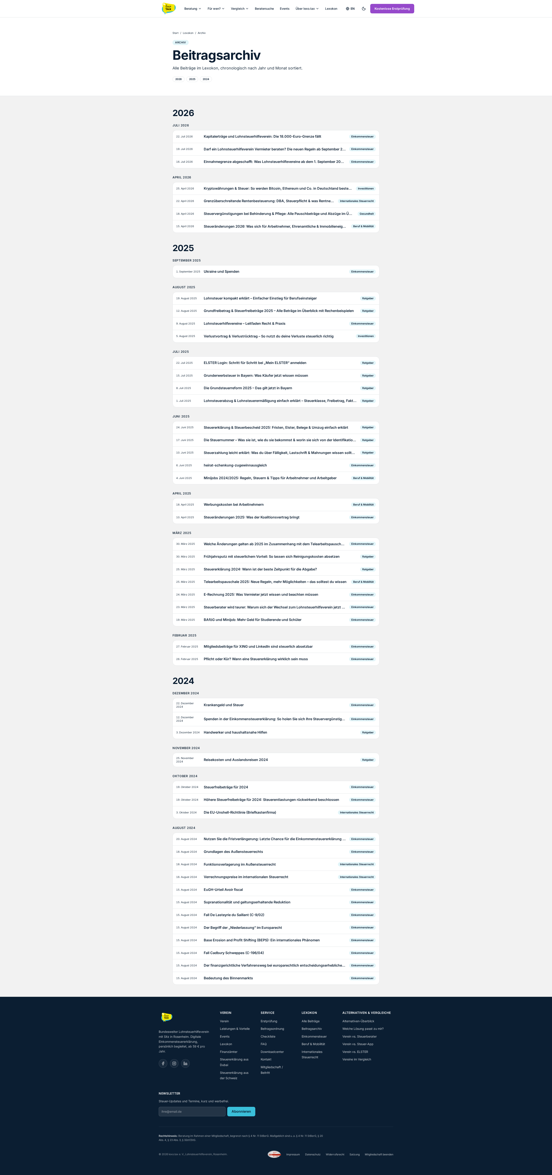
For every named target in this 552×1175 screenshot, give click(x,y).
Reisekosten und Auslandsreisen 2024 (236, 760)
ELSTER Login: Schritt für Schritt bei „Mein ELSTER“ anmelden (255, 363)
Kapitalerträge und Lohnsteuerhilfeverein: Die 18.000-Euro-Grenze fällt (262, 136)
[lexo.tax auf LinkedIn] (185, 1063)
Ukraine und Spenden (221, 271)
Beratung (190, 8)
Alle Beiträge (311, 1021)
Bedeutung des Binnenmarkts (228, 978)
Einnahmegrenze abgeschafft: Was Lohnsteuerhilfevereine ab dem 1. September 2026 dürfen (275, 161)
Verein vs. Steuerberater (359, 1036)
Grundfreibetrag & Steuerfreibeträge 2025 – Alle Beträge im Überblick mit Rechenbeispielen (279, 311)
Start (175, 33)
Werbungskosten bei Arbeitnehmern (234, 504)
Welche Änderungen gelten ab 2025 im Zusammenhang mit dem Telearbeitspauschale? (275, 544)
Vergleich (238, 8)
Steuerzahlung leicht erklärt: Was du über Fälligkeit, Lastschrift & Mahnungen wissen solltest (280, 452)
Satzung (355, 1154)
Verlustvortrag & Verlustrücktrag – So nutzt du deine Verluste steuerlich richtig (269, 336)
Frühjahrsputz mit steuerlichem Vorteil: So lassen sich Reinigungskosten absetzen (272, 556)
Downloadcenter (272, 1052)
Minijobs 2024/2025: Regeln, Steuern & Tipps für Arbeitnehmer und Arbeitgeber (270, 478)
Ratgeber (368, 298)
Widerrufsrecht (335, 1154)
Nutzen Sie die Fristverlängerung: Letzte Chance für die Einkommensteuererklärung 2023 (275, 839)
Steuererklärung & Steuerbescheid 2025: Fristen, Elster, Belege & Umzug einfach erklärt (276, 427)
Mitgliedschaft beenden (379, 1154)
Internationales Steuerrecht (357, 201)
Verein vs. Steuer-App (357, 1044)
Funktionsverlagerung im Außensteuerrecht (240, 864)
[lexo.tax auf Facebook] (163, 1063)
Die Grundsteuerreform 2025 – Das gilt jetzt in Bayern (248, 388)
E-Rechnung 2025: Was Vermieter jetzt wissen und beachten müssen (261, 594)
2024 (206, 79)
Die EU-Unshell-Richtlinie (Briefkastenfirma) (240, 812)
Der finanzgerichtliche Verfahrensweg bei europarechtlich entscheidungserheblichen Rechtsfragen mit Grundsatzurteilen (275, 965)
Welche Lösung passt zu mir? (363, 1028)
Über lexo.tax (305, 8)
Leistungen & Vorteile (235, 1028)
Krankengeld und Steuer (224, 705)
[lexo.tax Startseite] (168, 8)
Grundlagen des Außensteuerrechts (233, 851)
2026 (178, 79)
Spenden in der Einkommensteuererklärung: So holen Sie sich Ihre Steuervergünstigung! (275, 719)
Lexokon (331, 8)
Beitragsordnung (272, 1028)
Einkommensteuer (362, 136)
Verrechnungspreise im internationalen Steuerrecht (246, 877)
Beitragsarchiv (312, 1028)
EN (353, 8)
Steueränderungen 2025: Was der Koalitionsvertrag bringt (252, 517)
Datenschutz (313, 1154)
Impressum (293, 1154)
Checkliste (268, 1036)
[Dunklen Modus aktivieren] (364, 8)
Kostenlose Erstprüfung (392, 8)
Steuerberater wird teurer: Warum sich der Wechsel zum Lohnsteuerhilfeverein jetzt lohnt (275, 607)
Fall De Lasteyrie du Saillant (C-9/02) (234, 915)
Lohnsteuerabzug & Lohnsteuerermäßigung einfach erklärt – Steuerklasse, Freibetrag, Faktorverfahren (280, 400)
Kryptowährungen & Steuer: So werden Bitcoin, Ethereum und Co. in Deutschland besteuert (278, 188)
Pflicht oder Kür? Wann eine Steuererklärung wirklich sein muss (256, 659)
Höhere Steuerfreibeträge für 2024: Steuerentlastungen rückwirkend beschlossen (271, 799)
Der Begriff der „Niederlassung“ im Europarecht (243, 927)
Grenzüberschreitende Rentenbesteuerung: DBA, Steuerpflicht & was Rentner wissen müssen (269, 201)
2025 (192, 79)
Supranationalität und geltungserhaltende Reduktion (247, 902)
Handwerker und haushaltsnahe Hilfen (235, 732)
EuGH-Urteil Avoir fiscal (223, 889)
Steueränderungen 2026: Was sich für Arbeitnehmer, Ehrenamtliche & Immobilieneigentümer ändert (276, 226)
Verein (224, 1021)
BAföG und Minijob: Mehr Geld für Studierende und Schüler (252, 619)
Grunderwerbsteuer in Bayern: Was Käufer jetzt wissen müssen (256, 375)
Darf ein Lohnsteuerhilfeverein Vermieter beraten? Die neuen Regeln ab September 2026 (275, 149)
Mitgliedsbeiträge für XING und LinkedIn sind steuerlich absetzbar (258, 646)
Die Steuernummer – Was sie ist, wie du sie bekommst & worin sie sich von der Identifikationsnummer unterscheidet (280, 440)
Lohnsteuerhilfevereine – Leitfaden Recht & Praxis (244, 323)
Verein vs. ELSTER (355, 1052)
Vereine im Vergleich (356, 1059)
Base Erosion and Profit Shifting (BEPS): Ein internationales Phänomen (262, 940)
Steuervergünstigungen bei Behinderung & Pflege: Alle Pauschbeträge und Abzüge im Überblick (279, 213)
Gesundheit (367, 213)
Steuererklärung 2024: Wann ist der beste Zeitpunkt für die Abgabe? (260, 569)
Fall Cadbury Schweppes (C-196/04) (234, 953)
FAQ (264, 1044)
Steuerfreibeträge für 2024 (226, 787)
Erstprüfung (269, 1021)
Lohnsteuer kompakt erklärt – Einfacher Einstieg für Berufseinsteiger (260, 298)
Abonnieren (241, 1111)
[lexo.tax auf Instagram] (174, 1063)
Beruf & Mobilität (363, 226)
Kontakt (266, 1059)
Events (285, 8)
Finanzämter (228, 1052)
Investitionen (366, 188)
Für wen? (214, 8)
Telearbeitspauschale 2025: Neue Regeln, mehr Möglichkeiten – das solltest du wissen (275, 582)
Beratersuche (264, 8)
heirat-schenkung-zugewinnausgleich (235, 465)
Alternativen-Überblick (358, 1021)
